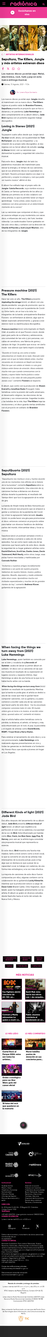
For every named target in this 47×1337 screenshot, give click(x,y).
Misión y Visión (7, 1188)
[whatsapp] (13, 68)
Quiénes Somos (7, 1186)
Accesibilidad (7, 1239)
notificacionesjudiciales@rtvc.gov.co (15, 1268)
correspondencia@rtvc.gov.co (13, 1250)
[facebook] (3, 68)
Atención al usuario (32, 1186)
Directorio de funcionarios (34, 1198)
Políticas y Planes (8, 1194)
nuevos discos (39, 959)
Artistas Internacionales (20, 55)
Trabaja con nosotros (33, 1188)
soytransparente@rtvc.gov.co (12, 1275)
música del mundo (27, 959)
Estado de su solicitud (33, 1200)
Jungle (10, 966)
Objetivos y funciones (9, 1190)
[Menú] (4, 3)
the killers (23, 966)
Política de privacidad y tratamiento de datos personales (23, 1234)
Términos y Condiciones (33, 1202)
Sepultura (37, 966)
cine (5, 1074)
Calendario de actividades (35, 1190)
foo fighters (8, 989)
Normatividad (6, 1192)
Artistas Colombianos (35, 1048)
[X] (8, 68)
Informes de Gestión (9, 1196)
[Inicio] (23, 3)
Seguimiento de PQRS (17, 1258)
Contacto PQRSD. (12, 1252)
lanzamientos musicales (10, 959)
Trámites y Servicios (32, 1196)
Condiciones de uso (9, 1237)
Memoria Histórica (10, 1100)
